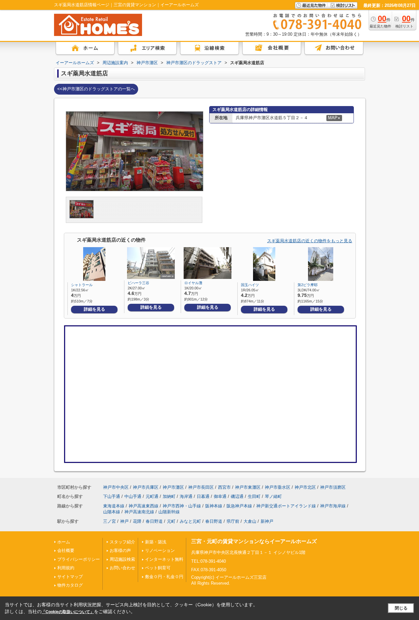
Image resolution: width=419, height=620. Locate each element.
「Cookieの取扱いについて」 (68, 612)
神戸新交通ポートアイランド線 (286, 505)
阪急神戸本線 (239, 505)
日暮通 (203, 496)
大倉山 (250, 521)
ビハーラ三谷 (138, 283)
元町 (171, 521)
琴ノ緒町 (273, 496)
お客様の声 (120, 550)
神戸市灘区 (173, 487)
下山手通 (111, 496)
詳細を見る (94, 309)
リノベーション (160, 550)
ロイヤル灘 (193, 283)
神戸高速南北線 (139, 511)
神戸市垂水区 (277, 487)
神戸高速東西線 (143, 505)
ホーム (63, 541)
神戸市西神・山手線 (182, 505)
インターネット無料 (164, 559)
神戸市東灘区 (248, 487)
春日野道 (154, 521)
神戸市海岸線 (333, 505)
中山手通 (132, 496)
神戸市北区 (305, 487)
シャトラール (82, 285)
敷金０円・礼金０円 (164, 576)
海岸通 (186, 496)
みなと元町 (190, 521)
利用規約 (65, 567)
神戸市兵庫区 (145, 487)
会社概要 (65, 550)
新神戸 (267, 521)
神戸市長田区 (201, 487)
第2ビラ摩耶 (308, 285)
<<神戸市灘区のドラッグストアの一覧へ (96, 88)
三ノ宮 (109, 521)
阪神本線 (213, 505)
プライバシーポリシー (78, 559)
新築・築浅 (155, 541)
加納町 (169, 496)
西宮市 (224, 487)
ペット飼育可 (158, 567)
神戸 (124, 521)
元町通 (152, 496)
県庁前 (233, 521)
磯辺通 (237, 496)
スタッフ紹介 (122, 541)
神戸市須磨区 (333, 487)
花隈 (137, 521)
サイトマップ (70, 576)
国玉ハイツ (250, 285)
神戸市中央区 (116, 487)
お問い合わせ (122, 567)
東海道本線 (113, 505)
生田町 (254, 496)
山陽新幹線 (169, 511)
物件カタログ (70, 585)
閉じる (401, 608)
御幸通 (220, 496)
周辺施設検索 (122, 559)
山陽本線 (111, 511)
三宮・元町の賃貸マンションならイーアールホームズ (254, 541)
